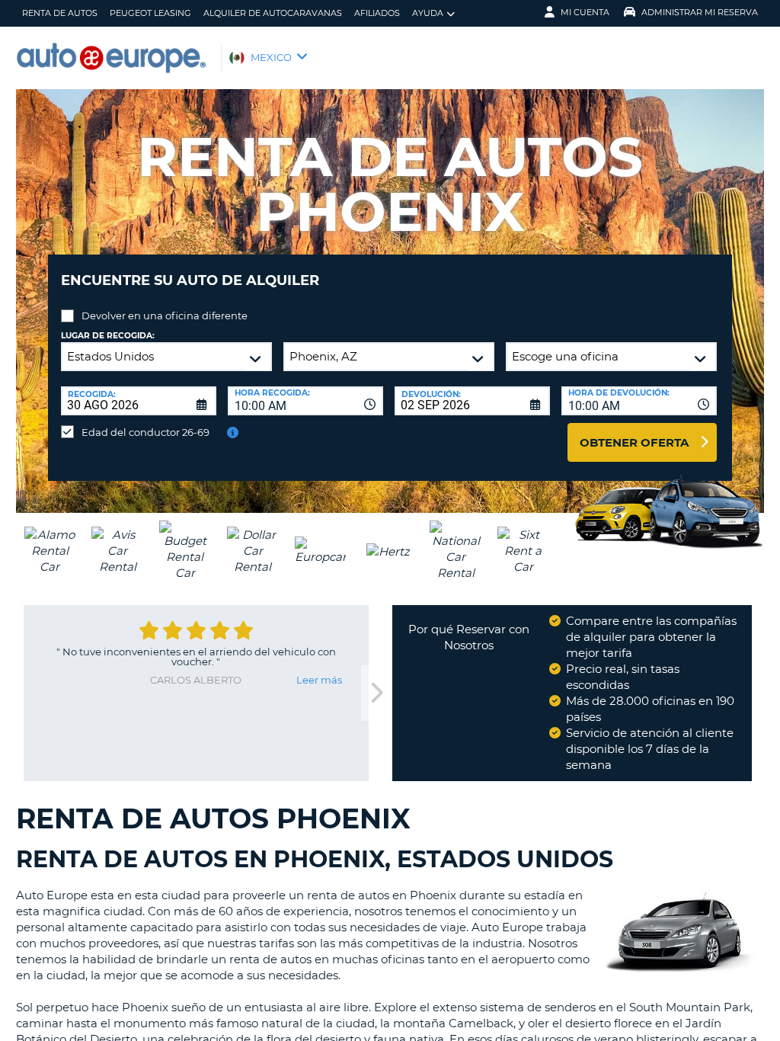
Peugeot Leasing (150, 13)
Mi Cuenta (585, 12)
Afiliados (377, 13)
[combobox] (305, 401)
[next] (376, 693)
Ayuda (427, 13)
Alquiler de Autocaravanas (272, 13)
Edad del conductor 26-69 (145, 432)
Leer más (319, 680)
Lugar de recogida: (108, 336)
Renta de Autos (60, 13)
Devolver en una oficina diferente (165, 315)
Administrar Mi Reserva (699, 12)
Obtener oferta (634, 442)
